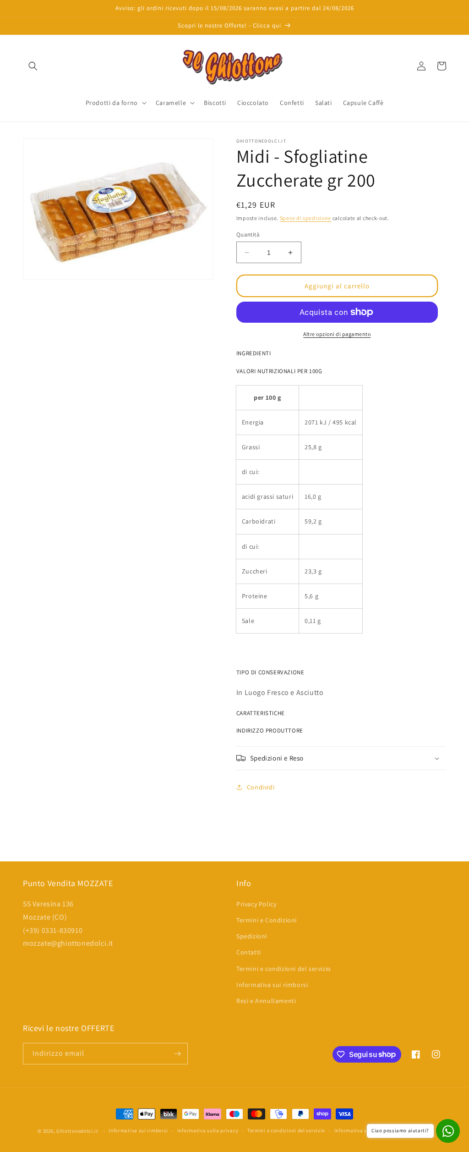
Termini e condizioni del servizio (283, 969)
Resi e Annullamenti (266, 1001)
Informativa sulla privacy (208, 1130)
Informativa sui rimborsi (272, 985)
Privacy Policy (256, 904)
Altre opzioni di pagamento (337, 334)
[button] (33, 66)
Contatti (248, 952)
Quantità (248, 234)
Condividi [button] (260, 787)
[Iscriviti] (177, 1053)
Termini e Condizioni (266, 920)
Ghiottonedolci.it (77, 1131)
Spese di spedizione (305, 218)
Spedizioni (251, 936)
